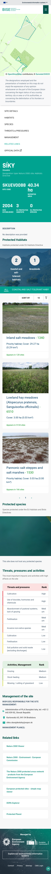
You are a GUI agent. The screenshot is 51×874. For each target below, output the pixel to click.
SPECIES (8, 124)
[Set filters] (46, 298)
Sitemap (29, 866)
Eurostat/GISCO (43, 74)
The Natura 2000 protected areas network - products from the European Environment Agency (25, 774)
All (6, 290)
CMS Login (39, 866)
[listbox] (35, 2)
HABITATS (9, 118)
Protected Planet (14, 814)
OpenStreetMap (15, 74)
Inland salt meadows (25, 338)
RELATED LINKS (12, 144)
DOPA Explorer (13, 803)
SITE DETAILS (11, 111)
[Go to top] (48, 869)
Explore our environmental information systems (25, 855)
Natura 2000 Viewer (15, 746)
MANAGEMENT (11, 137)
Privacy (20, 866)
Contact (11, 866)
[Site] (17, 9)
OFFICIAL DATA (11, 151)
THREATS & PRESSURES (16, 131)
